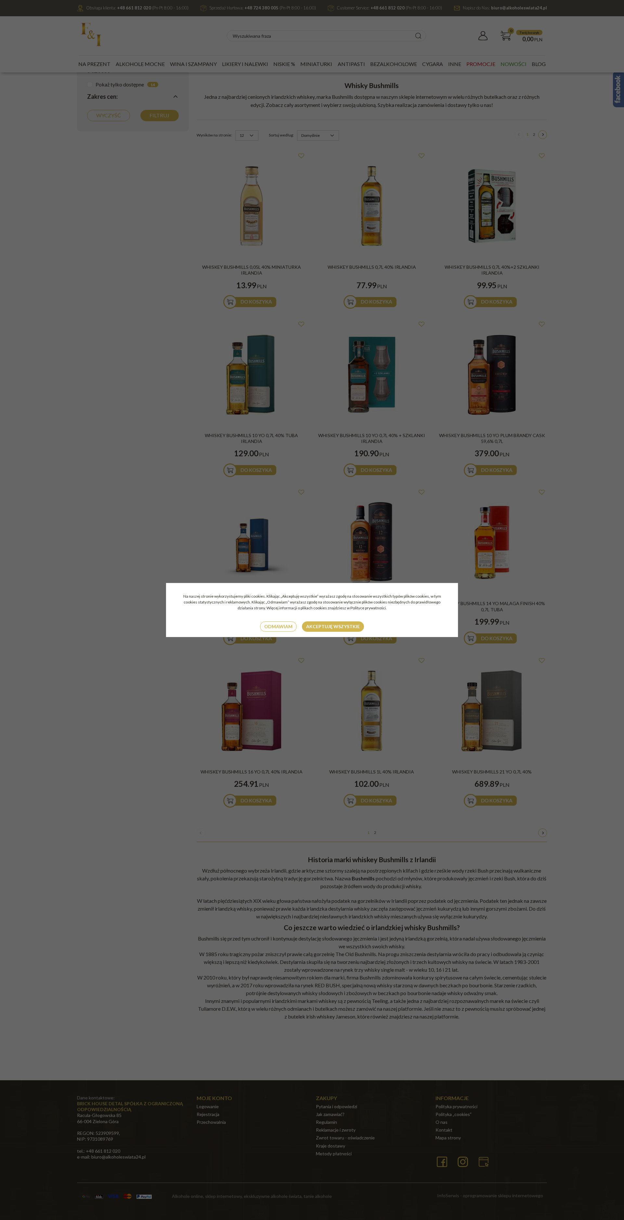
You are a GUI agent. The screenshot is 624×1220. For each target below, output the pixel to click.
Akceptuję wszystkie (333, 626)
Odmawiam (278, 626)
